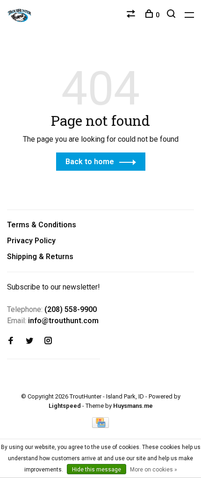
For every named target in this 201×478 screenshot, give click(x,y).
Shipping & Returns (40, 256)
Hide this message (96, 469)
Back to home (89, 161)
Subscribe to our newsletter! (53, 286)
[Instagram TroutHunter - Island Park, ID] (48, 341)
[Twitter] (29, 341)
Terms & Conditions (41, 224)
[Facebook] (10, 341)
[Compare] (132, 15)
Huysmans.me (133, 405)
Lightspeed (65, 405)
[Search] (172, 15)
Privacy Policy (31, 240)
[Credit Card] (100, 425)
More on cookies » (153, 469)
